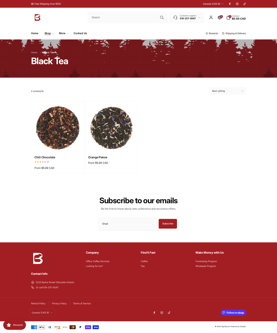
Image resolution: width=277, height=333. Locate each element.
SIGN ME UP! (170, 189)
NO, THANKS (170, 197)
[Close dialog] (197, 144)
